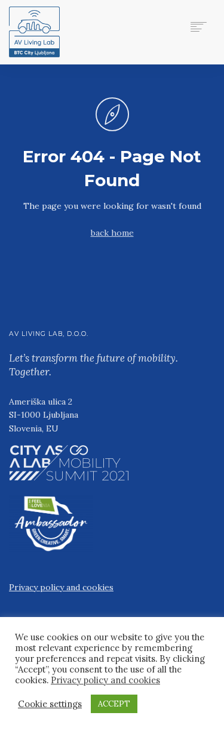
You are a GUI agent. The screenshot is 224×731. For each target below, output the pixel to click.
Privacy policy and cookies (61, 587)
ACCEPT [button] (114, 704)
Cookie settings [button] (50, 704)
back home (112, 232)
